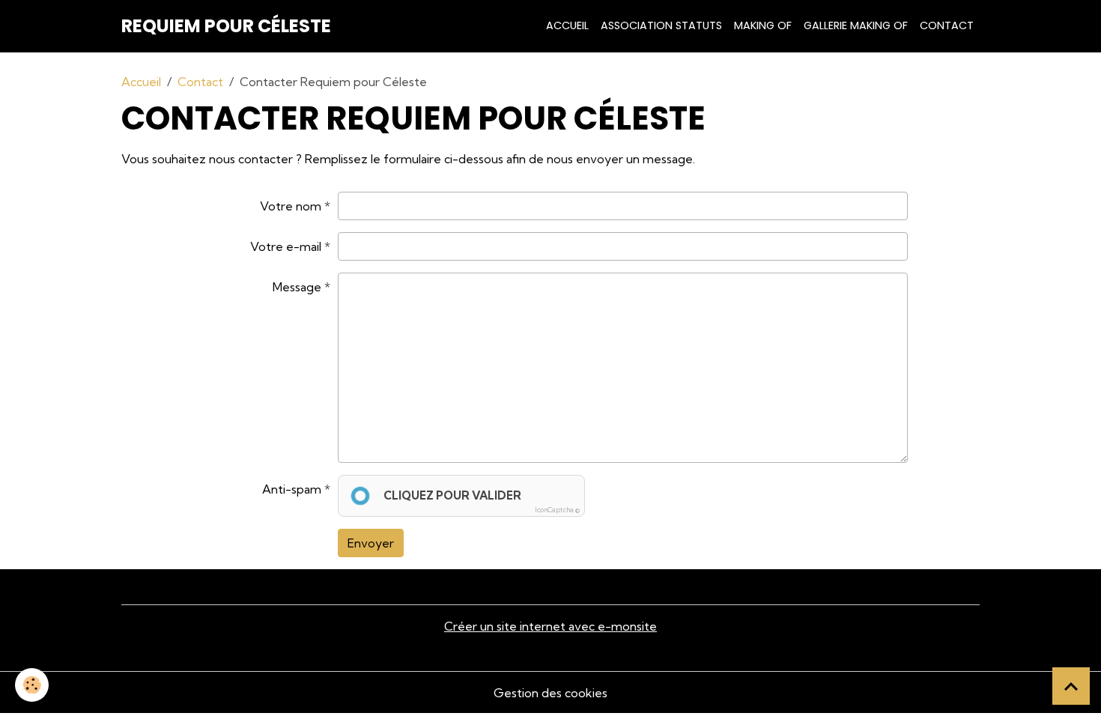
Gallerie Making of (856, 25)
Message (297, 286)
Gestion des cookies (550, 692)
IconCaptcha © (557, 510)
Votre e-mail (285, 246)
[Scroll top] (1071, 686)
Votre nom (290, 205)
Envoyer (371, 543)
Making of (763, 25)
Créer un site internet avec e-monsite (550, 626)
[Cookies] (32, 685)
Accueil (567, 25)
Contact (947, 25)
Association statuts (661, 25)
